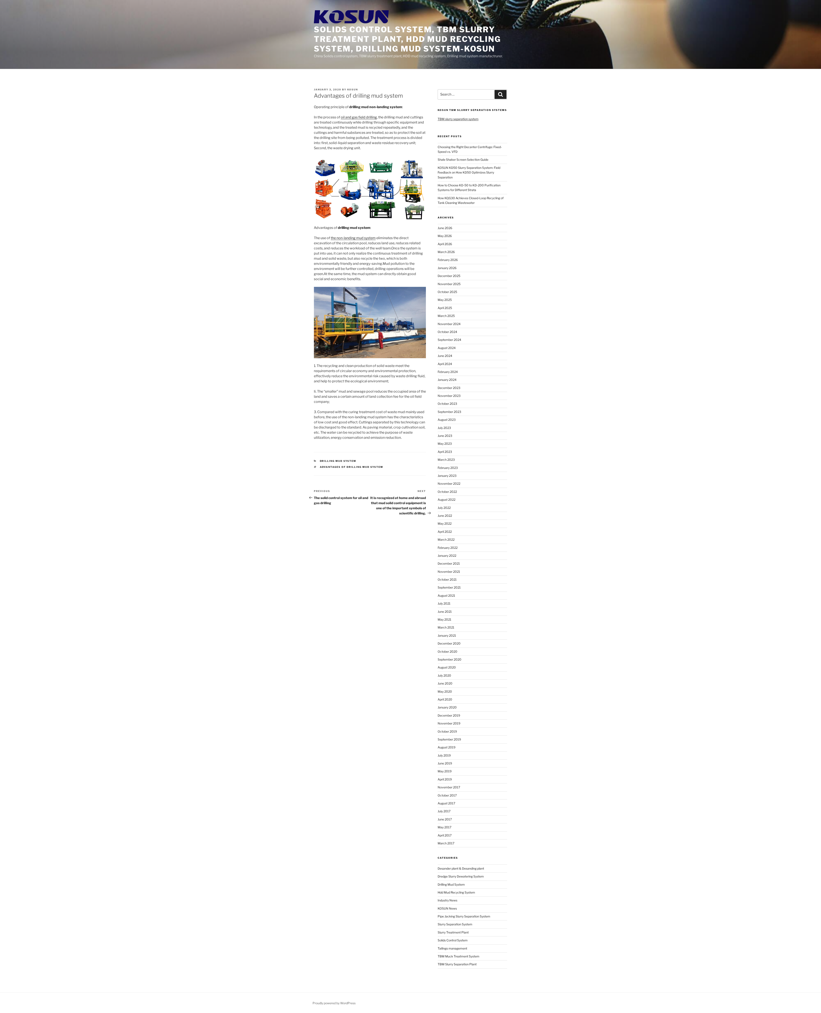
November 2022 (449, 483)
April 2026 (445, 244)
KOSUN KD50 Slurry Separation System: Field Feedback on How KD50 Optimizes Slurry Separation (469, 172)
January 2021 (447, 635)
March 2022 (446, 539)
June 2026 (445, 228)
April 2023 (445, 451)
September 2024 (449, 340)
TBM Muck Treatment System (458, 956)
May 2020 (445, 691)
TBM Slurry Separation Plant (457, 964)
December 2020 (449, 643)
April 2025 (445, 308)
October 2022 (447, 491)
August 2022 (446, 499)
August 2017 (446, 803)
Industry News (447, 900)
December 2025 (449, 276)
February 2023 (448, 468)
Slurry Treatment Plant (453, 932)
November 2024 (449, 324)
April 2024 (445, 364)
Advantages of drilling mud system (351, 466)
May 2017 (444, 827)
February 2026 (448, 260)
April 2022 (445, 531)
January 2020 (447, 707)
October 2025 (447, 292)
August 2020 (447, 667)
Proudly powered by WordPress (334, 1003)
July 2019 (444, 755)
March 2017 (446, 843)
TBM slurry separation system (458, 119)
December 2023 (449, 388)
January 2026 (447, 268)
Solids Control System (453, 940)
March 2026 (446, 252)
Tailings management (452, 948)
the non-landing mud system (353, 238)
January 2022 (447, 555)
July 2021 (444, 603)
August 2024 (447, 348)
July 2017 (444, 811)
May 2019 (445, 771)
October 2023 (447, 403)
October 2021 (447, 579)
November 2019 (449, 723)
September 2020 (449, 659)
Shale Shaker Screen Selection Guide (463, 159)
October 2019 (447, 731)
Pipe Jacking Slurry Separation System (464, 916)
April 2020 (445, 699)
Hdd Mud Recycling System (456, 892)
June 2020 (445, 683)
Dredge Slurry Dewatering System (461, 876)
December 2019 (449, 715)
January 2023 (447, 475)
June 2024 (445, 356)
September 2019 (449, 739)
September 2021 (449, 587)
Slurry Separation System (455, 924)
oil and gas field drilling (359, 117)
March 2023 (446, 459)
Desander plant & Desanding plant (461, 868)
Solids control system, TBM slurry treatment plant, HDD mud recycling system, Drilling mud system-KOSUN (407, 39)
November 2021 (449, 571)
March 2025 (446, 316)
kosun (352, 89)
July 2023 (444, 428)
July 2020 (444, 675)
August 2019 (446, 747)
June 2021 (445, 611)
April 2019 (445, 779)
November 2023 (449, 396)
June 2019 (445, 763)
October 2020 (447, 651)
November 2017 (449, 787)
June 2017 (445, 819)
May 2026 (445, 236)
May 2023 (445, 443)
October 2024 (447, 332)
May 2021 (444, 619)
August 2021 (446, 595)
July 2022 (444, 507)
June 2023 (445, 435)
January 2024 (447, 379)
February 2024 (448, 372)
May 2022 (445, 523)
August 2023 (447, 419)
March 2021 (446, 627)
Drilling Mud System (338, 460)
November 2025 (449, 284)
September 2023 (449, 412)
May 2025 (445, 300)
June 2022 (445, 515)
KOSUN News (447, 908)
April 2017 (445, 835)
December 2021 (449, 563)
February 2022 (448, 547)
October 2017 (447, 795)
